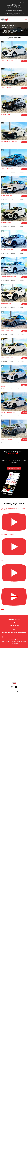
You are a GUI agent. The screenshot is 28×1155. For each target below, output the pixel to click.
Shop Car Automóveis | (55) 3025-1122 (14, 7)
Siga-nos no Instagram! (12, 452)
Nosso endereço (14, 640)
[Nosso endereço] (2, 637)
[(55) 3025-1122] (14, 622)
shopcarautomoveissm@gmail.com (14, 632)
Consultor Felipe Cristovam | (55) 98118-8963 (14, 10)
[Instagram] (23, 2)
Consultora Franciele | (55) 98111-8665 (14, 9)
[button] (25, 19)
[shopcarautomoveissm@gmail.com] (14, 629)
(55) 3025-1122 (14, 625)
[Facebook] (21, 2)
